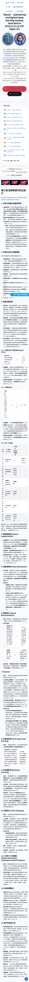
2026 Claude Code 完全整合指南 (13, 133)
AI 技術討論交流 (18, 7)
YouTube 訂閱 (10, 2)
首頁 (8, 7)
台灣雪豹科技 (9, 60)
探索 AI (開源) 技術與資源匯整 (20, 294)
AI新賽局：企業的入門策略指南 (12, 110)
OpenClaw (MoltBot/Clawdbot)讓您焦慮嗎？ (14, 129)
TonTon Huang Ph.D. (10, 58)
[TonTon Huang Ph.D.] (20, 39)
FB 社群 (20, 2)
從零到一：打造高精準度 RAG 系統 (13, 117)
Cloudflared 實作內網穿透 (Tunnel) (13, 124)
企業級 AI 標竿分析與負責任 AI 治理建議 (14, 155)
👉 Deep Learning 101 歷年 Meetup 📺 (14, 89)
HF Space (9, 11)
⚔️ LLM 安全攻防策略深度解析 (12, 146)
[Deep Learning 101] (8, 39)
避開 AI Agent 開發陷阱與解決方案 (13, 121)
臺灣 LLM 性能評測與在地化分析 (12, 113)
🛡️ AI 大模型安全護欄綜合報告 (12, 142)
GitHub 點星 (19, 11)
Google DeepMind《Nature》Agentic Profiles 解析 (14, 150)
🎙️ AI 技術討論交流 (14, 94)
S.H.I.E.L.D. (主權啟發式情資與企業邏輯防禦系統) (14, 138)
